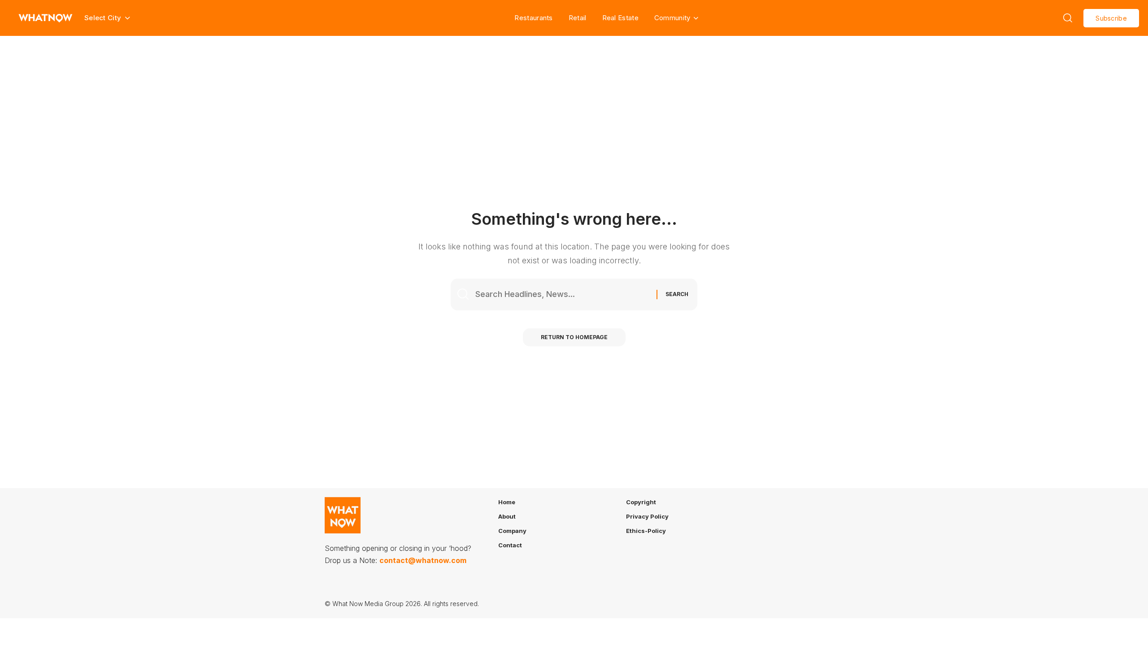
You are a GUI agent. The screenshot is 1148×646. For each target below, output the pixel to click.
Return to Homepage (574, 337)
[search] (1067, 18)
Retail (578, 17)
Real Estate (620, 17)
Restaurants (533, 17)
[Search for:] (563, 294)
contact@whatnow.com (422, 560)
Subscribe (1111, 18)
